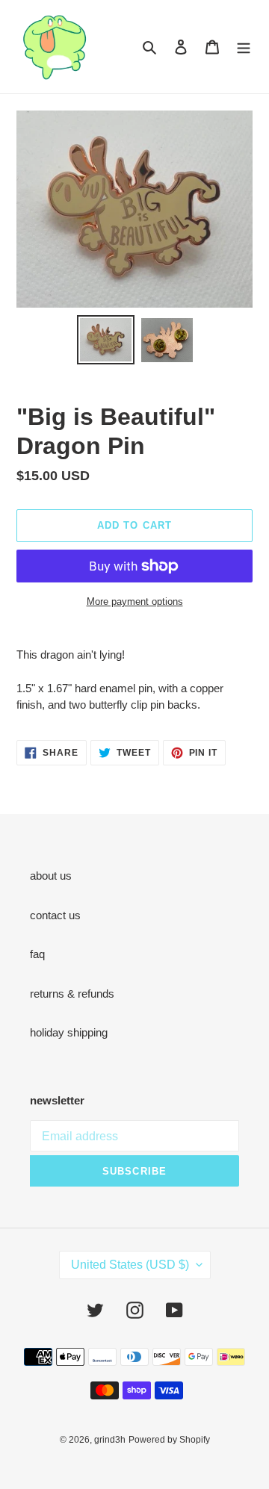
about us (51, 875)
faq (37, 954)
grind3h (110, 1439)
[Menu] (243, 47)
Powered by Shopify (169, 1439)
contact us (55, 915)
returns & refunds (72, 993)
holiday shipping (69, 1032)
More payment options (135, 601)
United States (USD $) (130, 1264)
